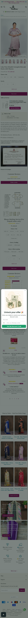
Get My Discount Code (14, 326)
